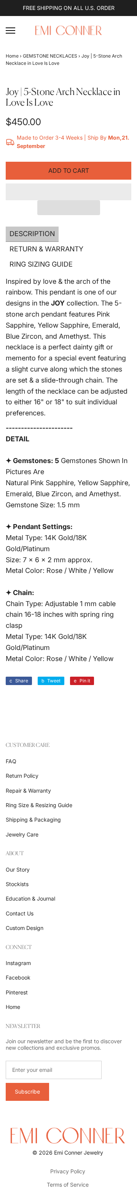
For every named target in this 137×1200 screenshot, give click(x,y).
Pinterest (17, 992)
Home (12, 56)
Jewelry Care (22, 834)
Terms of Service (68, 1184)
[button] (68, 191)
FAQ (11, 761)
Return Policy (22, 775)
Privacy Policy (67, 1171)
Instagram (18, 963)
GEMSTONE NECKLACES (50, 56)
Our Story (18, 869)
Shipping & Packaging (33, 819)
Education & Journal (30, 898)
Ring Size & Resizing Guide (39, 805)
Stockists (17, 884)
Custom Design (24, 928)
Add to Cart (68, 170)
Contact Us (19, 913)
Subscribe (27, 1091)
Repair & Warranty (28, 790)
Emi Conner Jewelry (78, 1152)
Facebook (18, 977)
